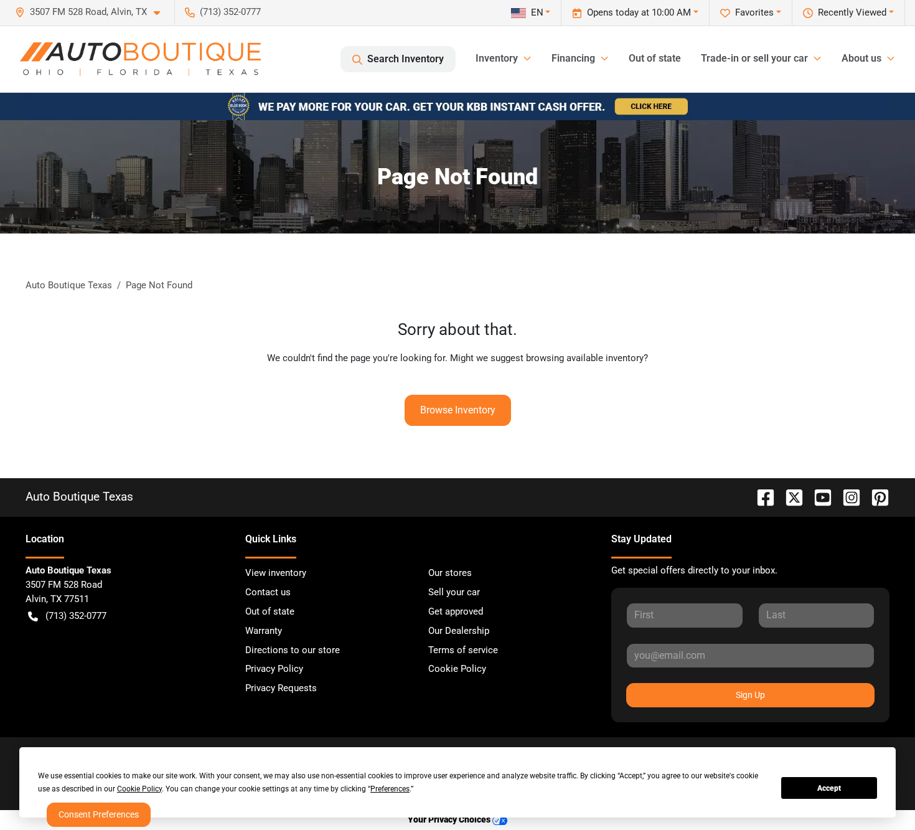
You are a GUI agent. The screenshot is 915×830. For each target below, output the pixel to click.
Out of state (655, 58)
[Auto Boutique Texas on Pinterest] (875, 496)
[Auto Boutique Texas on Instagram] (846, 496)
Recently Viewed (852, 12)
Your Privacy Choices (450, 819)
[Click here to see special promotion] (457, 105)
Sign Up (750, 695)
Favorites (754, 12)
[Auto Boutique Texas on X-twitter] (789, 496)
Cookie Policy (457, 668)
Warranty (263, 630)
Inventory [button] (497, 58)
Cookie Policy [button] (139, 789)
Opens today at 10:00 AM (639, 12)
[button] (92, 12)
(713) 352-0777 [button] (230, 11)
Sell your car (454, 592)
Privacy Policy (274, 668)
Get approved (455, 611)
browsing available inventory (585, 358)
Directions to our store (292, 650)
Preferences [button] (390, 789)
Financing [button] (573, 58)
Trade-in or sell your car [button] (754, 58)
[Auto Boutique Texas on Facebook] (760, 496)
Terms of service (463, 650)
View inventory (275, 572)
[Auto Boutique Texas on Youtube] (818, 496)
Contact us (268, 592)
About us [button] (861, 58)
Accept (829, 788)
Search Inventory (405, 59)
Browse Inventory (457, 410)
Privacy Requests (281, 688)
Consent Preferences (99, 814)
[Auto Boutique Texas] (140, 59)
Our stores (450, 572)
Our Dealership (458, 630)
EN (537, 12)
